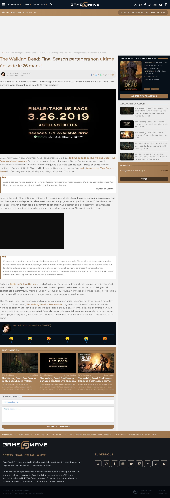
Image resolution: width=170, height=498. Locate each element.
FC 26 (147, 435)
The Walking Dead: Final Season (23, 53)
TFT (65, 435)
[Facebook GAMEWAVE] (145, 5)
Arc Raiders (120, 435)
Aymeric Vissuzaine (23, 73)
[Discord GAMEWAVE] (155, 5)
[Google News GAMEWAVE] (164, 463)
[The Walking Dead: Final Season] (131, 76)
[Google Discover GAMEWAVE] (155, 463)
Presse (19, 455)
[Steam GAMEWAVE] (147, 463)
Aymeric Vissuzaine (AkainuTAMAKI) (32, 325)
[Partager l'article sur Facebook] (91, 74)
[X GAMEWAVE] (135, 5)
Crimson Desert (135, 435)
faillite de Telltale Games (23, 284)
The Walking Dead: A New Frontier (44, 304)
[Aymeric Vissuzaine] (4, 74)
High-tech (39, 4)
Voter (144, 179)
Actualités (13, 4)
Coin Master (55, 435)
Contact (41, 455)
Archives (30, 455)
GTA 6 (71, 435)
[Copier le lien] (106, 74)
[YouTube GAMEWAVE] (160, 5)
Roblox (28, 435)
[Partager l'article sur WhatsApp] (101, 74)
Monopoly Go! (41, 435)
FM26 (154, 435)
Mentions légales (21, 490)
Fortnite (19, 435)
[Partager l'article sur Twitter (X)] (96, 74)
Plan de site (8, 490)
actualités (31, 13)
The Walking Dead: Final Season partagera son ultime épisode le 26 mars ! (77, 53)
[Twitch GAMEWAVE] (166, 5)
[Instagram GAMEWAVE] (140, 5)
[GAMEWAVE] (85, 4)
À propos (8, 455)
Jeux (26, 4)
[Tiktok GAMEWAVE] (149, 5)
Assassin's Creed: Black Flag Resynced (94, 435)
